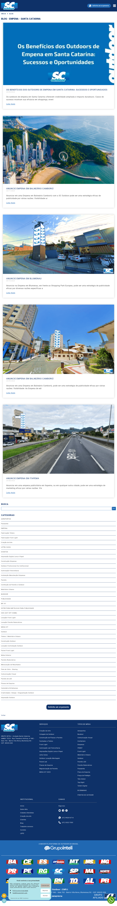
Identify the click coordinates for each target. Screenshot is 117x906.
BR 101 (3, 603)
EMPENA (4, 528)
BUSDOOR (4, 594)
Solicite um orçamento (100, 6)
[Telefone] (59, 822)
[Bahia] (12, 862)
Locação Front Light (8, 617)
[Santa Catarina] (58, 871)
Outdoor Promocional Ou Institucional (15, 566)
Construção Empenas (9, 561)
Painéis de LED (6, 679)
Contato (23, 830)
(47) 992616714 (68, 817)
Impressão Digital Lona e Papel (12, 556)
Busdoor (81, 734)
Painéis (4, 580)
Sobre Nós (24, 809)
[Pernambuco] (27, 871)
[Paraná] (12, 871)
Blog (11, 14)
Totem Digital (82, 786)
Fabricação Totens (8, 533)
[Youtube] (59, 810)
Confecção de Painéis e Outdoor (12, 585)
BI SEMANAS (82, 790)
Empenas (81, 744)
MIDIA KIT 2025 (45, 772)
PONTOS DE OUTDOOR (85, 795)
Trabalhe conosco (26, 826)
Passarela (4, 523)
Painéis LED (82, 762)
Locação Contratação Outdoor (12, 646)
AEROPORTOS (6, 519)
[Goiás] (58, 862)
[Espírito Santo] (43, 862)
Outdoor (4, 632)
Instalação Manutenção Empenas (13, 575)
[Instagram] (66, 810)
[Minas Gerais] (105, 862)
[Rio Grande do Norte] (58, 881)
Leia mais (10, 104)
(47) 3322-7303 (67, 822)
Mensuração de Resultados (11, 664)
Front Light (43, 744)
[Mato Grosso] (74, 862)
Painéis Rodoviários (8, 660)
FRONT (80, 748)
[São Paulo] (74, 871)
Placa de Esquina (84, 772)
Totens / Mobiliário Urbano (11, 636)
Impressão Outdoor (8, 697)
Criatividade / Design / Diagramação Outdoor (17, 693)
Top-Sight (81, 782)
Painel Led (43, 762)
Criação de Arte (6, 542)
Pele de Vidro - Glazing (9, 669)
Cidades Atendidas (27, 813)
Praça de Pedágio (84, 775)
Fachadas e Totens (46, 741)
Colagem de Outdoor (46, 734)
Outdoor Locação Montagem (49, 758)
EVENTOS (4, 552)
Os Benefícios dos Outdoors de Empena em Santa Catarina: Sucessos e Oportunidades (56, 90)
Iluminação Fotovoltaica (10, 570)
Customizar (45, 885)
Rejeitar (45, 890)
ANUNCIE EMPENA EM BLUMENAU (24, 278)
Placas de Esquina (8, 683)
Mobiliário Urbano (7, 589)
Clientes (23, 819)
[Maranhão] (89, 871)
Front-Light (82, 751)
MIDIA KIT (4, 627)
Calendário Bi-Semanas (9, 688)
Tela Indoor (82, 779)
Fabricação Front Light (9, 538)
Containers (81, 741)
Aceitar (45, 895)
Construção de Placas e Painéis (50, 738)
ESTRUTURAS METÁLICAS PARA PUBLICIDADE (17, 608)
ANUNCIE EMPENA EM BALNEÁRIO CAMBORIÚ (30, 188)
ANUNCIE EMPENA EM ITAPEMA (22, 478)
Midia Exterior (6, 655)
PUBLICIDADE (6, 599)
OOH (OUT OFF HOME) (9, 613)
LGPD (22, 833)
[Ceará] (27, 862)
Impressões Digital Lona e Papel (51, 751)
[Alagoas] (89, 881)
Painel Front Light (7, 650)
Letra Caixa (43, 755)
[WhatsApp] (111, 900)
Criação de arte (25, 816)
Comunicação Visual (8, 674)
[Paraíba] (105, 881)
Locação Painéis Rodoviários (11, 622)
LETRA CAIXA (6, 547)
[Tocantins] (74, 881)
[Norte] (105, 871)
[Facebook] (63, 810)
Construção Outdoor (8, 641)
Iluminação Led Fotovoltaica (49, 748)
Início (3, 14)
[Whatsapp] (59, 817)
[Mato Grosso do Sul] (89, 862)
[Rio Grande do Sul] (43, 871)
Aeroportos (82, 731)
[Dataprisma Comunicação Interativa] (57, 896)
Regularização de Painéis (48, 768)
